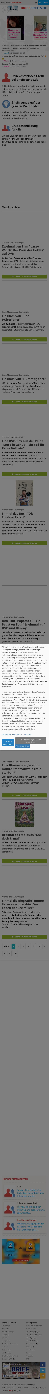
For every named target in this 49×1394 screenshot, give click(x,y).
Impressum (27, 734)
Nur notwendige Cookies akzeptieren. (30, 740)
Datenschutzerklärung (11, 734)
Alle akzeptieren (23, 746)
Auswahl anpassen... (8, 742)
